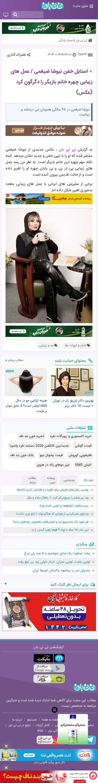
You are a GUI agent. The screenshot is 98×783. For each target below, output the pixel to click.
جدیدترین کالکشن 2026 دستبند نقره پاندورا (39, 446)
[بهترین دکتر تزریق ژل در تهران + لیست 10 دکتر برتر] (72, 382)
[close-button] (54, 709)
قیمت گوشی (83, 446)
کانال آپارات (43, 725)
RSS (40, 730)
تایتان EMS (83, 465)
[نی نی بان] (52, 6)
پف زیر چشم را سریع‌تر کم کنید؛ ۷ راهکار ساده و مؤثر (58, 497)
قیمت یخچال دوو (51, 455)
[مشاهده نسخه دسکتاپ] (6, 15)
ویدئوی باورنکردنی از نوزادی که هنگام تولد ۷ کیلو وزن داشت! (52, 514)
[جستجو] (15, 15)
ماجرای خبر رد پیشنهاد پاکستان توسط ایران (61, 570)
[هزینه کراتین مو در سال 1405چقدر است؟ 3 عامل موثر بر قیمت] (26, 382)
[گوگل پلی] (49, 668)
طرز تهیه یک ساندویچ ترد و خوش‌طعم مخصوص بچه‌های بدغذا (51, 522)
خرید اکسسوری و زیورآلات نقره (70, 436)
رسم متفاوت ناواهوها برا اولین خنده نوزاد (64, 506)
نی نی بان (68, 150)
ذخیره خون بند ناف (31, 436)
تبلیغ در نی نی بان (19, 725)
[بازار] (49, 678)
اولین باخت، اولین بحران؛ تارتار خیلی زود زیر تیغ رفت (54, 562)
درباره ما (17, 719)
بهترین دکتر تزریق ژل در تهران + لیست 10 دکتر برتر (73, 403)
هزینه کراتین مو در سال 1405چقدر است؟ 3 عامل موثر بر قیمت (26, 406)
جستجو (31, 719)
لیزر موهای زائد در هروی (53, 465)
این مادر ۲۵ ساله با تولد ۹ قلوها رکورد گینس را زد (60, 530)
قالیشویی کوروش (80, 455)
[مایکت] (49, 658)
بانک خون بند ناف (22, 455)
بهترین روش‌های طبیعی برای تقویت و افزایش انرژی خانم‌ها (53, 489)
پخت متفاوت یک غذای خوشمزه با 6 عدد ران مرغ (57, 553)
